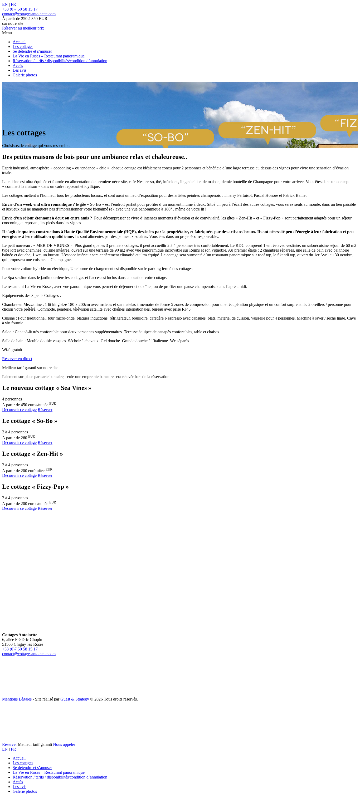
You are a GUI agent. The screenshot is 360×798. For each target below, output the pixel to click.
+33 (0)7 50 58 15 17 (20, 649)
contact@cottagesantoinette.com (29, 654)
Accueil (19, 42)
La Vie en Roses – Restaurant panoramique (49, 56)
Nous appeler (64, 744)
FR (13, 4)
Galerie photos (25, 75)
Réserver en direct (17, 358)
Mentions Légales (17, 699)
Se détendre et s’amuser (32, 51)
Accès (18, 65)
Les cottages (23, 46)
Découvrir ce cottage (19, 409)
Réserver (23, 28)
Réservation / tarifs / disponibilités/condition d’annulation (60, 60)
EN (5, 4)
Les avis (19, 70)
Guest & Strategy (74, 699)
